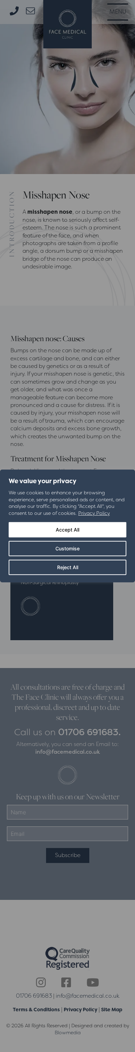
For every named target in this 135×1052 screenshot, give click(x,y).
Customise (67, 548)
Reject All (67, 567)
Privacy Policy (94, 513)
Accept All (67, 530)
